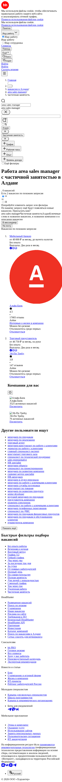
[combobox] (16, 105)
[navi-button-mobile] (4, 73)
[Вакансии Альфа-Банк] (34, 277)
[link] (6, 56)
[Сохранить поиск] (4, 120)
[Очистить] (5, 112)
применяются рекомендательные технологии (28, 746)
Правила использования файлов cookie (22, 25)
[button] (4, 63)
